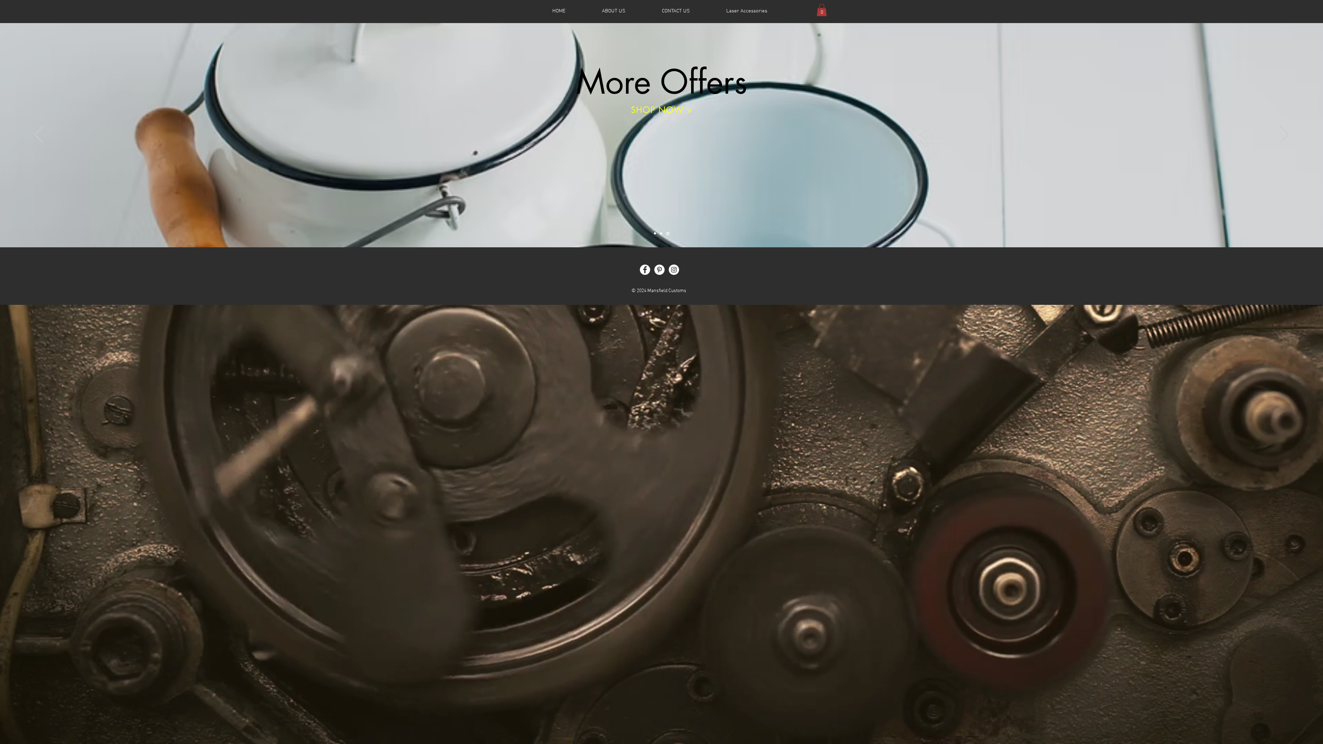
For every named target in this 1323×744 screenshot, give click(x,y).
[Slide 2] (662, 233)
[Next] (1284, 135)
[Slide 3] (668, 233)
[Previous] (38, 135)
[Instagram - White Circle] (674, 270)
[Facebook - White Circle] (645, 270)
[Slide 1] (655, 233)
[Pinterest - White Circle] (659, 270)
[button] (822, 10)
